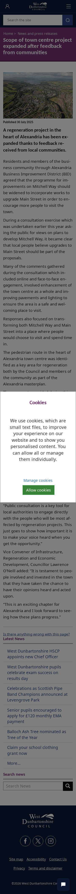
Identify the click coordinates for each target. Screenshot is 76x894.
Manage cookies (38, 480)
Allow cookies (38, 490)
